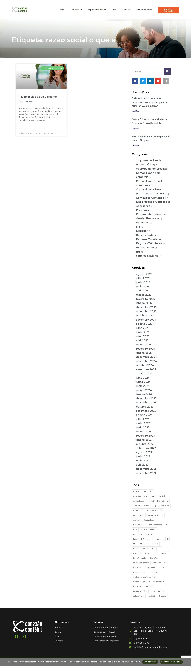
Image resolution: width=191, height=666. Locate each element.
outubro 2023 (145, 406)
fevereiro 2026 (145, 299)
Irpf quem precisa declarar (144, 548)
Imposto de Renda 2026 (142, 539)
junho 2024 (143, 381)
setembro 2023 (146, 410)
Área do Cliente (144, 9)
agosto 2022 (144, 452)
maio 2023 (142, 427)
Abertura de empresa (150, 168)
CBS (150, 491)
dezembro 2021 (146, 468)
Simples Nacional (147, 255)
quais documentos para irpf (144, 577)
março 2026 (144, 294)
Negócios (137, 567)
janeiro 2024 (144, 394)
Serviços (75, 9)
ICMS (135, 529)
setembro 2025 (146, 319)
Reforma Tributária (148, 239)
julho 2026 (142, 278)
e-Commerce (138, 515)
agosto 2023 (144, 415)
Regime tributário (140, 591)
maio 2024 (143, 386)
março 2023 (143, 431)
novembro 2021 (146, 473)
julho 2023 (142, 419)
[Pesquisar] (167, 71)
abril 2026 (142, 290)
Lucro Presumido (140, 558)
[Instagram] (24, 636)
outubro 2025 (145, 315)
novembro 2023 (146, 402)
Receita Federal (146, 235)
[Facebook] (16, 636)
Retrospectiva (145, 247)
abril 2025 (142, 340)
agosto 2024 (144, 373)
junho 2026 (143, 282)
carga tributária (139, 491)
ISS (159, 548)
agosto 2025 (144, 323)
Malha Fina (157, 563)
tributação (152, 596)
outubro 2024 (145, 365)
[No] (187, 661)
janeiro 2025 (144, 352)
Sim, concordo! (150, 662)
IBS (166, 525)
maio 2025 (142, 336)
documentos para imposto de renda (148, 510)
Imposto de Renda (148, 529)
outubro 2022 (145, 444)
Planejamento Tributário (154, 567)
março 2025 (143, 344)
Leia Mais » (23, 126)
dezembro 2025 (146, 307)
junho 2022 (143, 456)
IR (167, 539)
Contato (127, 9)
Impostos (142, 222)
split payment (138, 596)
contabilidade (138, 501)
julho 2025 (142, 328)
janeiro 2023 (144, 439)
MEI (138, 226)
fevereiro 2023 (145, 435)
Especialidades (95, 9)
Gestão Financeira (147, 218)
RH (138, 251)
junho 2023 (143, 423)
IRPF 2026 (154, 544)
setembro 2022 (146, 448)
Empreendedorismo (149, 214)
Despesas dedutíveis (160, 506)
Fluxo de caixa (138, 525)
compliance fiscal (140, 496)
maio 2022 (142, 460)
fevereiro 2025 (145, 348)
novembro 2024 (146, 361)
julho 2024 (143, 377)
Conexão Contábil (157, 496)
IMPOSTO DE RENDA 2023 (143, 534)
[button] (135, 81)
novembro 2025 (146, 311)
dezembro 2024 (146, 356)
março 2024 (144, 390)
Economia (142, 210)
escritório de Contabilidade (144, 520)
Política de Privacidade (171, 662)
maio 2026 (143, 286)
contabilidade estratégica (158, 501)
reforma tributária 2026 (142, 586)
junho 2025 (143, 332)
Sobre (61, 9)
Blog (114, 9)
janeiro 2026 (144, 303)
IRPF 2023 (143, 544)
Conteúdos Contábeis (150, 197)
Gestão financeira (155, 525)
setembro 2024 (146, 369)
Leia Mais (135, 111)
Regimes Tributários (149, 243)
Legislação (137, 553)
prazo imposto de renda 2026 (145, 572)
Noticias (141, 230)
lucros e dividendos (141, 563)
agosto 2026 (144, 274)
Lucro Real (154, 558)
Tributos (162, 596)
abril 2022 (142, 464)
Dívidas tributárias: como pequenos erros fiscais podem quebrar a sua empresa (149, 102)
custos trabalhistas (141, 506)
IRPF (134, 544)
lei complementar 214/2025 (156, 553)
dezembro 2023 (146, 398)
